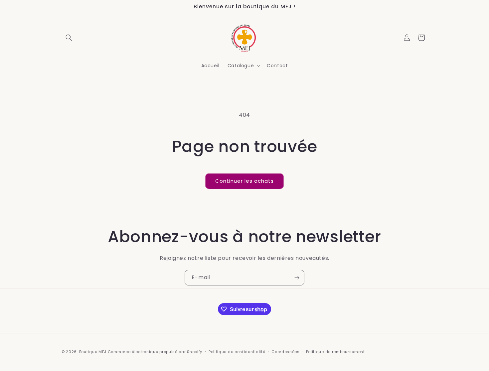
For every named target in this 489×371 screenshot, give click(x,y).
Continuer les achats (244, 180)
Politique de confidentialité (237, 351)
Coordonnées (285, 351)
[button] (69, 37)
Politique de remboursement (335, 351)
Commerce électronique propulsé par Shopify (155, 351)
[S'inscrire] (296, 277)
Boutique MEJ (92, 351)
